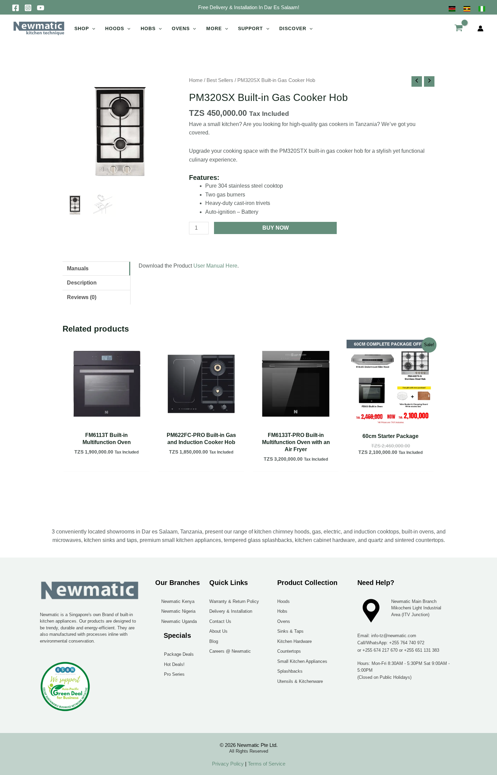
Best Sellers (220, 80)
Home (196, 80)
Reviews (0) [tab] (81, 297)
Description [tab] (82, 283)
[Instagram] (28, 8)
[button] (249, 7)
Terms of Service (265, 764)
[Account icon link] (480, 28)
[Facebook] (15, 8)
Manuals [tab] (78, 268)
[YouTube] (40, 8)
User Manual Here (215, 266)
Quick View (106, 421)
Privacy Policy (228, 764)
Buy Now (275, 228)
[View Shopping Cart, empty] (458, 28)
